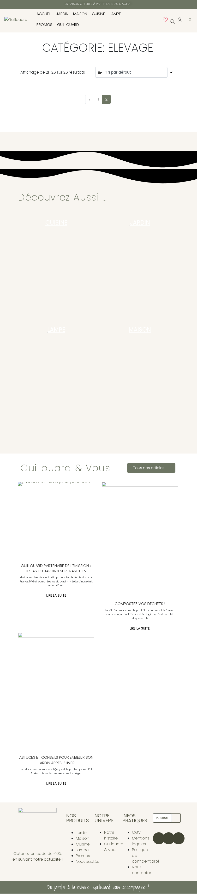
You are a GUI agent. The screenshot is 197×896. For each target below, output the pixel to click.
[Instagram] (159, 838)
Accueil (43, 14)
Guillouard (68, 24)
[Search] (176, 818)
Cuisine (98, 14)
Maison (80, 14)
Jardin (62, 14)
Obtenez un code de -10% (37, 853)
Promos (44, 24)
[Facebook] (169, 838)
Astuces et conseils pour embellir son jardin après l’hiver (56, 760)
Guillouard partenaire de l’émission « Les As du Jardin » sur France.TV (56, 568)
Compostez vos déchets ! (140, 603)
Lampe (115, 14)
